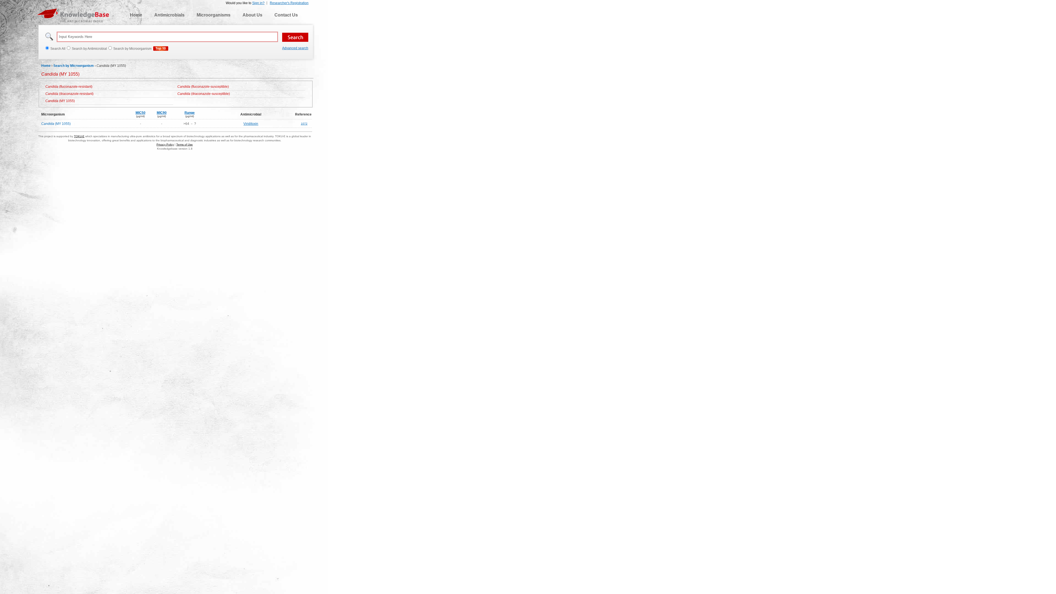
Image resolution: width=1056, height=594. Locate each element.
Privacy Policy (165, 144)
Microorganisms (213, 15)
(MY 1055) (60, 101)
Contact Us (286, 15)
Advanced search (295, 48)
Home (136, 15)
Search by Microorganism (73, 66)
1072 (304, 123)
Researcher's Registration (289, 3)
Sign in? (258, 3)
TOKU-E (79, 136)
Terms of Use (184, 144)
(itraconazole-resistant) (69, 94)
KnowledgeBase (73, 15)
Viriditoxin (250, 124)
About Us (252, 15)
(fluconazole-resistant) (68, 87)
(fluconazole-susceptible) (203, 87)
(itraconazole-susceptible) (203, 94)
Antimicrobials (169, 15)
